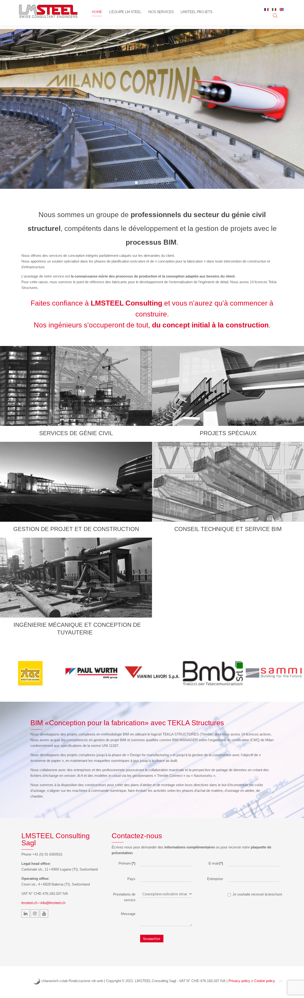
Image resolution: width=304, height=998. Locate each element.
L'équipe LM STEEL (125, 12)
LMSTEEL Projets (196, 12)
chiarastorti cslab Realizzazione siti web (72, 981)
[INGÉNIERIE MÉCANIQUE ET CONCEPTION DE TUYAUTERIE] (76, 578)
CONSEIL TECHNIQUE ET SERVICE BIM (228, 529)
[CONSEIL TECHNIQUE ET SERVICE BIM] (228, 482)
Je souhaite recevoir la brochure (257, 894)
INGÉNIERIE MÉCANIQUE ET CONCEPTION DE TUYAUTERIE (77, 629)
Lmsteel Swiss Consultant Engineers (158, 183)
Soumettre (151, 938)
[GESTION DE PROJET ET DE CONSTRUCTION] (76, 482)
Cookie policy (264, 981)
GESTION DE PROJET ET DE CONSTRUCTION (76, 529)
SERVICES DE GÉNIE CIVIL (76, 433)
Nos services (161, 12)
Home (97, 12)
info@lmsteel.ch (52, 903)
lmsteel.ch (29, 903)
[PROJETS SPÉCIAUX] (228, 386)
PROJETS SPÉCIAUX (228, 433)
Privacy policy (239, 981)
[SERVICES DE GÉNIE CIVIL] (76, 386)
